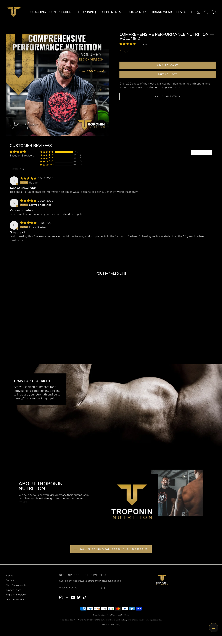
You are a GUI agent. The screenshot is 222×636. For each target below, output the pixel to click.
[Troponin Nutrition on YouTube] (73, 597)
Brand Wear (162, 12)
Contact (10, 580)
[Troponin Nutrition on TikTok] (85, 597)
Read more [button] (16, 240)
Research (184, 12)
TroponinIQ (87, 12)
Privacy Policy (13, 589)
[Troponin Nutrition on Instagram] (61, 597)
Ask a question (167, 96)
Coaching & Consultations (51, 12)
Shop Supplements (16, 585)
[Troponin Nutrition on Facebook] (67, 597)
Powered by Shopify (111, 624)
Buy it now (167, 74)
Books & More (136, 12)
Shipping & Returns (16, 594)
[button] (128, 44)
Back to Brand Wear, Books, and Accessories (113, 549)
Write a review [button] (202, 152)
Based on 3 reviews (22, 155)
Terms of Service (15, 599)
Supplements (110, 12)
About (9, 575)
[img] (28, 178)
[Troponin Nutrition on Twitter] (79, 597)
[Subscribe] (103, 588)
